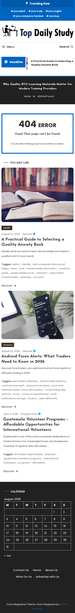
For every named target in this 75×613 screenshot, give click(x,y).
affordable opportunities (28, 454)
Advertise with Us (47, 577)
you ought (55, 11)
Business (50, 454)
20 (36, 533)
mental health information (41, 268)
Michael (27, 234)
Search (64, 47)
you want (19, 11)
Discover (7, 285)
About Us (51, 570)
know (16, 394)
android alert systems (53, 381)
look (21, 268)
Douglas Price (29, 414)
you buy (54, 16)
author (16, 264)
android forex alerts (38, 385)
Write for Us (24, 577)
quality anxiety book (22, 273)
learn (14, 268)
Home (37, 570)
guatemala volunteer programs (23, 458)
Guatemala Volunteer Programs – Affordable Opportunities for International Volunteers (35, 424)
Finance (7, 344)
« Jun (7, 555)
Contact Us (21, 570)
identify (26, 264)
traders (32, 398)
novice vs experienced (35, 394)
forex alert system (32, 390)
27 (36, 540)
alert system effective (25, 381)
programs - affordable (31, 462)
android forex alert (13, 385)
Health (6, 227)
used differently (48, 398)
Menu (10, 47)
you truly (37, 11)
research (41, 273)
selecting (25, 277)
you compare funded (29, 16)
